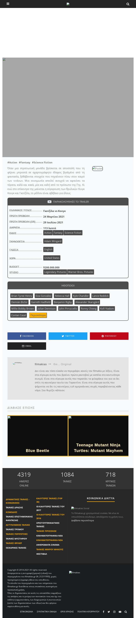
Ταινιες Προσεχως (46, 531)
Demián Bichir (19, 302)
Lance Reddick (100, 295)
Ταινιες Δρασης (14, 507)
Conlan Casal (18, 315)
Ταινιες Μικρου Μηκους (49, 549)
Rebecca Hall (62, 295)
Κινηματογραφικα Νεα (49, 535)
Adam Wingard (25, 149)
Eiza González (43, 295)
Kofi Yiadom (107, 308)
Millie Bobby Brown (22, 308)
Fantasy (58, 232)
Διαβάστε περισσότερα (82, 520)
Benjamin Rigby (63, 302)
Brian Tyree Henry (21, 295)
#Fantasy (24, 162)
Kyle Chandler (81, 295)
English (48, 249)
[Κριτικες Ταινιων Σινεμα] (74, 572)
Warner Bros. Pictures (80, 272)
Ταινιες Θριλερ (14, 543)
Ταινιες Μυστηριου (16, 538)
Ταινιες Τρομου (15, 529)
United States (51, 257)
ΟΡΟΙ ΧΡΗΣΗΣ (67, 612)
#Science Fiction (42, 162)
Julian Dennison (47, 308)
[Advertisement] (68, 33)
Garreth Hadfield (40, 302)
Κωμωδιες (11, 512)
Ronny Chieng (89, 308)
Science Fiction (73, 232)
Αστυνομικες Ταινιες (18, 524)
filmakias (13, 153)
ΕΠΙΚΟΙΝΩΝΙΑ (26, 612)
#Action (12, 162)
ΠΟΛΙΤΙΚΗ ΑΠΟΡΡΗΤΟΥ (88, 612)
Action (48, 232)
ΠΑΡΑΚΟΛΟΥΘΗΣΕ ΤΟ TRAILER (71, 201)
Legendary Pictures (55, 272)
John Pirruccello (68, 308)
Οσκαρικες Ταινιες (16, 547)
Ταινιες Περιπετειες (17, 534)
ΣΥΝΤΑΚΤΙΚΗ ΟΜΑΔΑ (47, 612)
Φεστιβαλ (41, 553)
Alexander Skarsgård (87, 302)
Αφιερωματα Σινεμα (47, 544)
